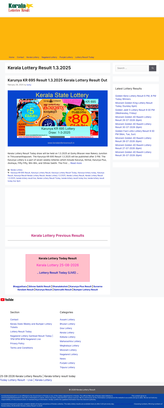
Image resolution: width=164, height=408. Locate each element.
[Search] (152, 68)
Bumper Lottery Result (86, 289)
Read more (76, 163)
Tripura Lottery (67, 367)
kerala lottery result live (26, 178)
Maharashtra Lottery (70, 341)
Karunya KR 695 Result (20, 173)
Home (11, 57)
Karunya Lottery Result (40, 173)
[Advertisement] (82, 35)
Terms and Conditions (21, 348)
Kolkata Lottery (67, 337)
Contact (20, 57)
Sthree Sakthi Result (40, 286)
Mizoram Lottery (68, 350)
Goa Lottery (66, 328)
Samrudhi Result (63, 289)
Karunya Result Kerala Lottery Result (29, 175)
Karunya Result (44, 289)
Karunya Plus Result (81, 286)
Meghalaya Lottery (69, 345)
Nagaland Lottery (49, 57)
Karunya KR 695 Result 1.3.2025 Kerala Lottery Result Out (57, 80)
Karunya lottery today (87, 173)
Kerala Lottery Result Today (48, 178)
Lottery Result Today (84, 57)
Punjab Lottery (66, 57)
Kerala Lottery (33, 57)
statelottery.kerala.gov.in (122, 396)
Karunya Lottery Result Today (64, 173)
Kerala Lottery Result (75, 175)
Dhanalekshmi (60, 286)
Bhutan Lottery (67, 324)
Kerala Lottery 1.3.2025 (56, 175)
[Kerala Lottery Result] (21, 8)
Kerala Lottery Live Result (124, 404)
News (63, 358)
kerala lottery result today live (74, 178)
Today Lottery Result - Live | (17, 380)
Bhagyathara (20, 286)
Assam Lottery (67, 319)
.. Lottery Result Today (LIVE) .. (57, 272)
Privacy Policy (17, 343)
